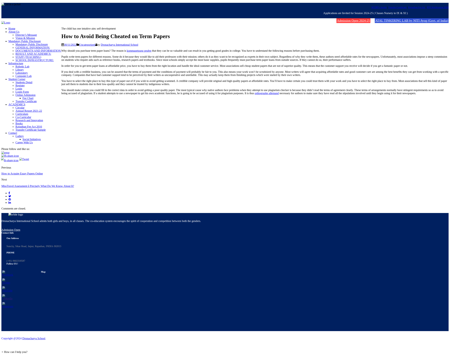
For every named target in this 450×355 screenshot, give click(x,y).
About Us (13, 31)
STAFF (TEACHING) (28, 57)
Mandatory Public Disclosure (24, 41)
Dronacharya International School (119, 44)
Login (18, 88)
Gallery (19, 136)
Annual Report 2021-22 (28, 110)
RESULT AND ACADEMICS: (33, 53)
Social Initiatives (31, 139)
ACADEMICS (16, 104)
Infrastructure (15, 63)
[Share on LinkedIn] (9, 202)
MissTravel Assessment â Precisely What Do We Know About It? (37, 186)
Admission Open (10, 229)
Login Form (22, 91)
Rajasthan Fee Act (417, 7)
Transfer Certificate (397, 7)
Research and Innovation (29, 120)
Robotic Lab (22, 66)
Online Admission (25, 94)
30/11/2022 (70, 44)
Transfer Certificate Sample (30, 129)
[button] (14, 351)
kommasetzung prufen (139, 50)
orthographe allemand (267, 93)
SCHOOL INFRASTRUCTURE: (34, 60)
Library (19, 69)
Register (20, 85)
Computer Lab (23, 76)
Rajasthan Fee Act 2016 (28, 126)
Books (19, 123)
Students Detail (23, 82)
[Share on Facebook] (9, 193)
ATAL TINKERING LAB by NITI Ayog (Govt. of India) (411, 20)
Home (11, 28)
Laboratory (21, 72)
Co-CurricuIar (23, 117)
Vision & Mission (25, 38)
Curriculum (21, 113)
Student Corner (16, 79)
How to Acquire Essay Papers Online (22, 173)
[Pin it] (9, 199)
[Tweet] (9, 196)
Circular (19, 107)
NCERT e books (379, 7)
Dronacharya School (33, 338)
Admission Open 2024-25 (353, 20)
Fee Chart (27, 98)
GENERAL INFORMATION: (32, 47)
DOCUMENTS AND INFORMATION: (38, 50)
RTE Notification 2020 (438, 7)
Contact (12, 132)
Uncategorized (87, 44)
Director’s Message (26, 34)
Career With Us (24, 142)
